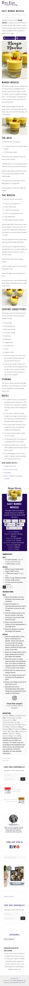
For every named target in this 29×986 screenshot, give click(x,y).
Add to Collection (15, 528)
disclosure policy (13, 17)
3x (11, 587)
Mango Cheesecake (10, 466)
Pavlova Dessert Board (10, 469)
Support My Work (9, 896)
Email (21, 524)
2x (7, 587)
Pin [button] (23, 521)
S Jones (16, 549)
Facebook (11, 524)
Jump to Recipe (9, 38)
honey (17, 571)
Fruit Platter (7, 473)
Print (8, 521)
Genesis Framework (18, 980)
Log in (23, 982)
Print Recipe (21, 38)
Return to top (14, 978)
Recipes (9, 758)
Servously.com (17, 982)
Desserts (6, 760)
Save (16, 521)
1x (4, 587)
